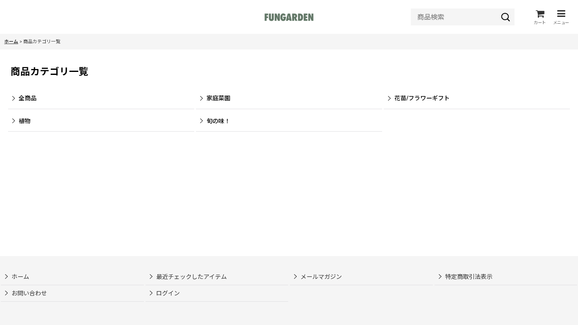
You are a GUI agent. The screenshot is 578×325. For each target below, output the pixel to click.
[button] (561, 17)
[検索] (505, 17)
